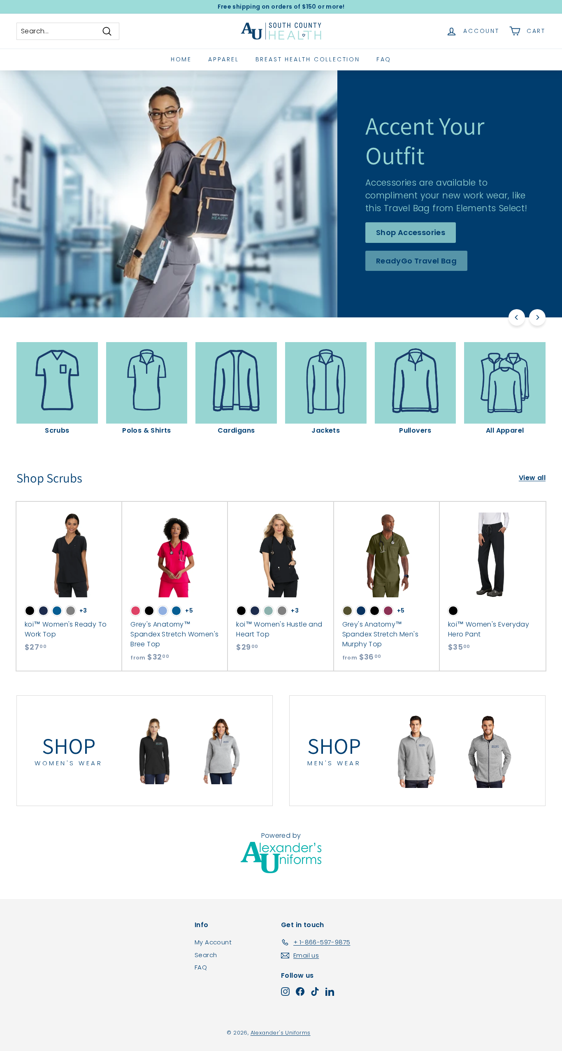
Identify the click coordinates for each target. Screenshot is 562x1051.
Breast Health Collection (307, 59)
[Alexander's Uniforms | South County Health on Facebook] (300, 991)
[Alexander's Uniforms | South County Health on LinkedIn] (329, 991)
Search (206, 955)
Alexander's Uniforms (281, 1033)
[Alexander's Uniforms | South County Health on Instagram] (285, 991)
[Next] (537, 317)
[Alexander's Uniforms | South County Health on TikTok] (315, 991)
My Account (213, 942)
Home (181, 59)
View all (532, 477)
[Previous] (517, 317)
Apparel (223, 59)
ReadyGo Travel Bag (416, 261)
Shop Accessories (410, 232)
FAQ (383, 59)
